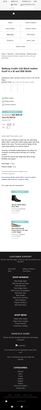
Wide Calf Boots (20, 300)
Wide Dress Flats (20, 293)
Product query (9, 101)
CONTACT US (26, 1)
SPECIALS (10, 34)
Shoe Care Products (20, 386)
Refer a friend (8, 98)
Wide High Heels (20, 286)
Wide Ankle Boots (20, 305)
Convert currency (10, 104)
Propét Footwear (20, 323)
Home (4, 54)
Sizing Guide (20, 388)
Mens (20, 374)
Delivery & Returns (29, 269)
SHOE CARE (31, 40)
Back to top (28, 395)
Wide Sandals (20, 295)
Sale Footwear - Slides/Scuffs (25, 54)
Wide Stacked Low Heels (20, 283)
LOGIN (15, 4)
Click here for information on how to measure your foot (14, 171)
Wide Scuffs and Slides (20, 298)
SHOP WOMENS (31, 23)
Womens (20, 371)
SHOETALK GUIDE (20, 334)
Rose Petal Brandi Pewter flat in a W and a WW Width (19, 230)
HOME (10, 23)
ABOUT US (14, 1)
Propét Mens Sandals (20, 326)
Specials (11, 54)
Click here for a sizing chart (8, 173)
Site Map (17, 395)
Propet (20, 376)
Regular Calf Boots (20, 302)
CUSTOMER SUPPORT (20, 257)
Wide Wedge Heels (20, 281)
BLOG (5, 1)
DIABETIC (10, 40)
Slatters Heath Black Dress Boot (19, 205)
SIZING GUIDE (20, 46)
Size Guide (11, 269)
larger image (7, 82)
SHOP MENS (31, 34)
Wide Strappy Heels (20, 288)
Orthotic (20, 383)
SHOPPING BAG (30, 4)
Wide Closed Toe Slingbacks (20, 290)
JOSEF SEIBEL (10, 28)
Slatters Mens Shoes (20, 319)
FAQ (36, 1)
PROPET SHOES (31, 28)
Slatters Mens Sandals (20, 321)
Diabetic (20, 381)
